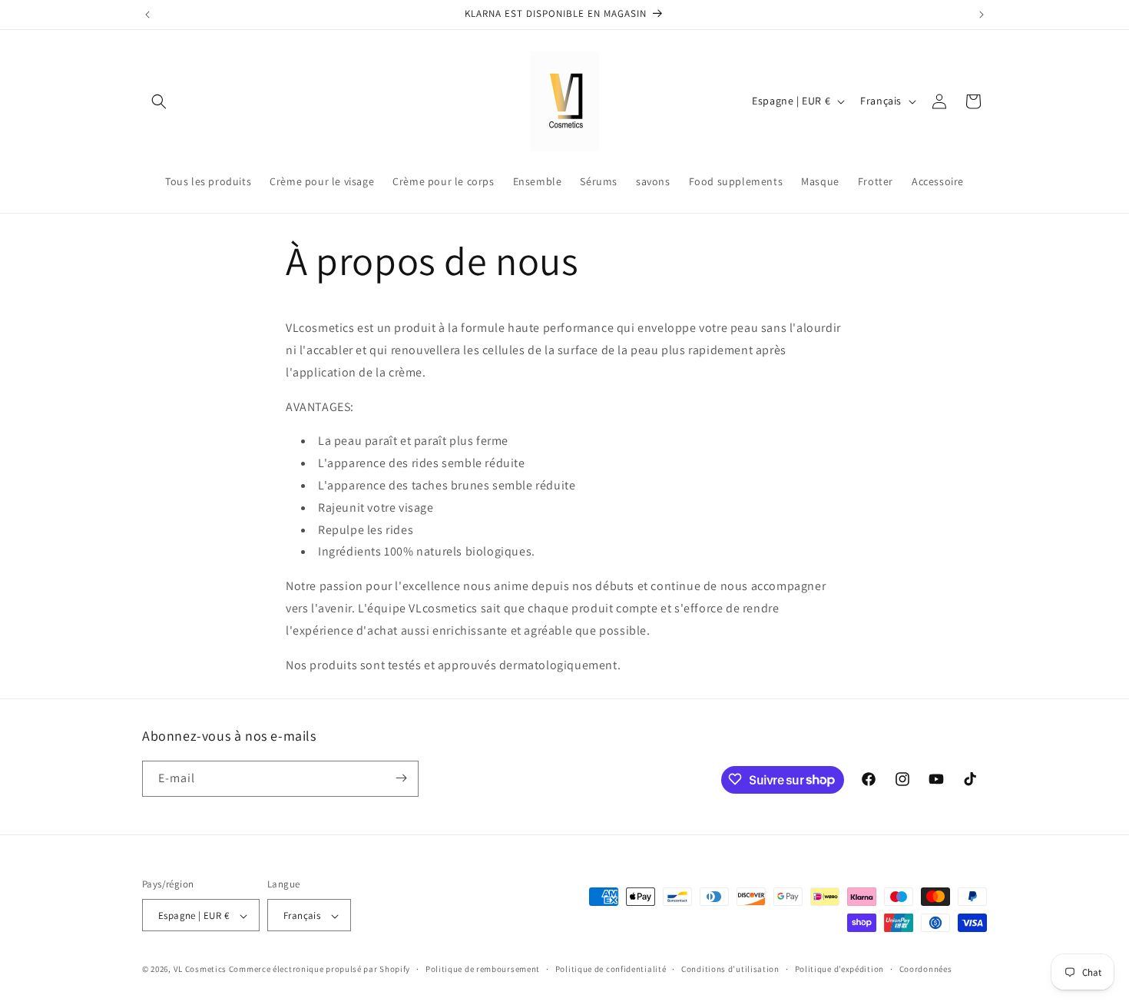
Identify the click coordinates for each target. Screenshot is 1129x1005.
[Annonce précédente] (147, 14)
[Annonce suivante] (981, 14)
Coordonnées (925, 969)
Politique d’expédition (839, 969)
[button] (159, 101)
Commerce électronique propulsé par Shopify (319, 969)
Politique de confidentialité (611, 969)
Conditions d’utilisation (730, 969)
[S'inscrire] (401, 778)
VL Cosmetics (200, 969)
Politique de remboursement (482, 969)
